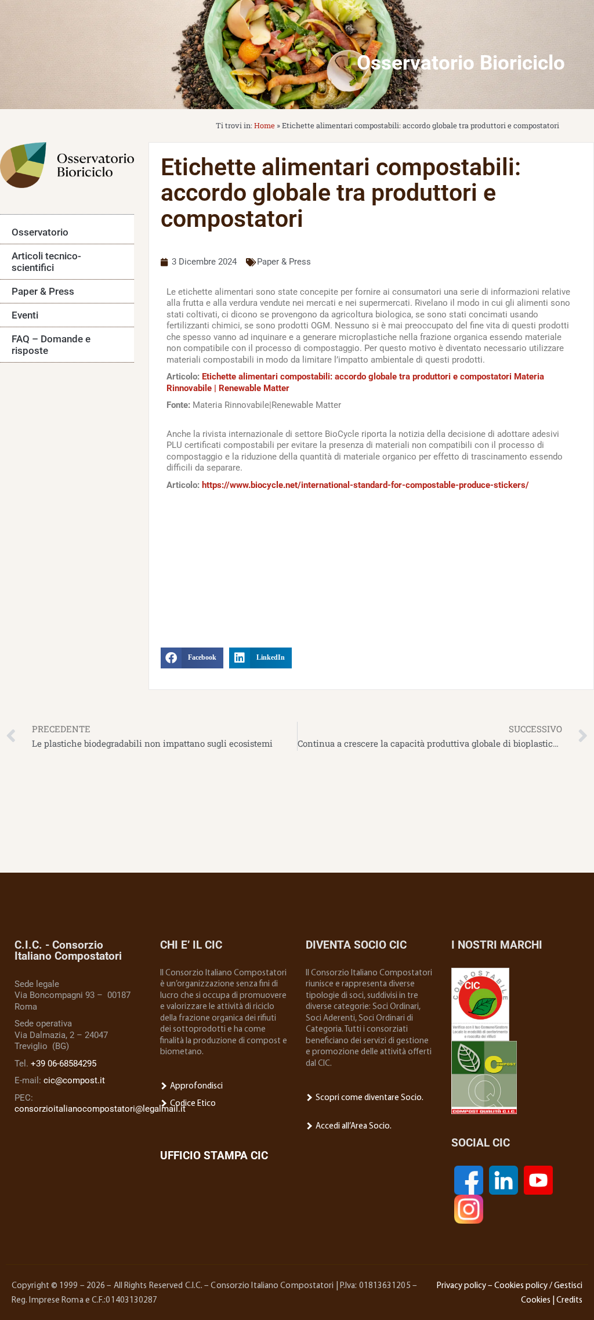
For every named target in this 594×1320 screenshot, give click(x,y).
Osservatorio (40, 232)
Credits (569, 1300)
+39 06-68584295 (63, 1063)
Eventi (25, 315)
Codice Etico (192, 1104)
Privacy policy (461, 1286)
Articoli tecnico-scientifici (46, 261)
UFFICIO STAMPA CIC (214, 1155)
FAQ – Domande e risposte (51, 344)
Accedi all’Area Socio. (353, 1126)
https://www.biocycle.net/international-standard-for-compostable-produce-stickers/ (365, 485)
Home (264, 125)
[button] (192, 658)
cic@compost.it (74, 1080)
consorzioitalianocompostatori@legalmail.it (100, 1109)
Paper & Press (43, 291)
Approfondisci (195, 1086)
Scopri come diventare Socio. (368, 1098)
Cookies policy (521, 1286)
